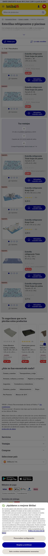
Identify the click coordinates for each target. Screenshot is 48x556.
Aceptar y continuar (24, 545)
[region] (24, 529)
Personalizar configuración (24, 538)
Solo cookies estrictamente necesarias (24, 551)
